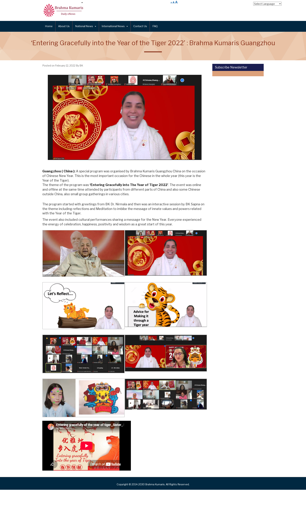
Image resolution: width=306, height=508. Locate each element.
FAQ (155, 26)
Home (49, 26)
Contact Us (140, 26)
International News (113, 26)
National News (84, 26)
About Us (64, 26)
